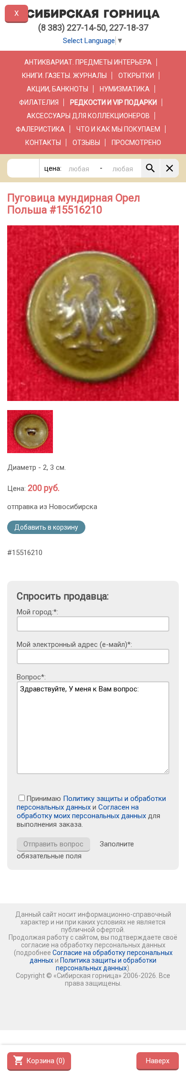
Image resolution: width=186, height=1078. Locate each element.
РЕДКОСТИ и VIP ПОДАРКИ (113, 102)
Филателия (39, 102)
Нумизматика (125, 89)
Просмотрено (136, 142)
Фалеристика (40, 129)
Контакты (43, 142)
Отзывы (86, 142)
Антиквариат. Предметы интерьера (88, 62)
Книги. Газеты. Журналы (64, 75)
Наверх (157, 1060)
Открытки (136, 75)
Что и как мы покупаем (118, 129)
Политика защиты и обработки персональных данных (106, 964)
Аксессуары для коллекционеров (88, 116)
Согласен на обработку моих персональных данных (81, 811)
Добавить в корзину (46, 527)
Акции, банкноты (57, 89)
